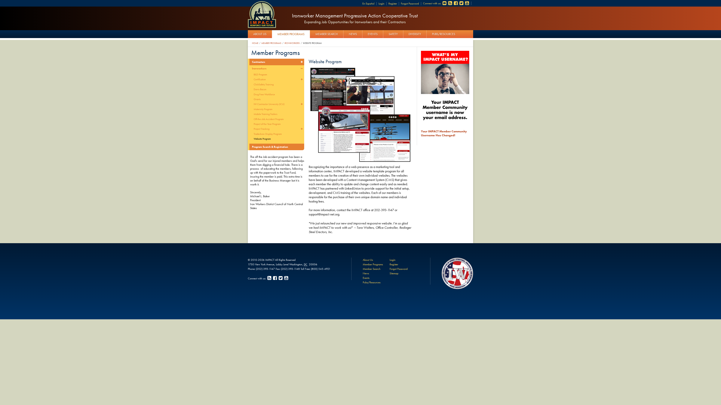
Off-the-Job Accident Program (269, 119)
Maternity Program (263, 109)
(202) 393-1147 (265, 269)
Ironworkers (292, 43)
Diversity (415, 34)
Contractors (258, 62)
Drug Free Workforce (264, 94)
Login (381, 3)
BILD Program (260, 74)
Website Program (312, 43)
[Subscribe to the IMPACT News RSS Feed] (450, 3)
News (353, 34)
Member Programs (290, 34)
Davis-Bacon (260, 89)
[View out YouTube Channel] (467, 3)
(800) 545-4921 (320, 269)
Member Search (326, 34)
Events (373, 34)
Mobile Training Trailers (265, 114)
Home (255, 43)
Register (392, 3)
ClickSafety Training (264, 84)
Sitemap (394, 273)
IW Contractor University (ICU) (269, 104)
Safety (393, 34)
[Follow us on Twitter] (461, 3)
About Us (259, 34)
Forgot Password (410, 3)
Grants (257, 99)
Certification (260, 79)
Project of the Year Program (267, 124)
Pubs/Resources (443, 34)
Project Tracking (261, 128)
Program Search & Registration (270, 146)
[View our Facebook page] (456, 3)
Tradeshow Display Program (268, 134)
